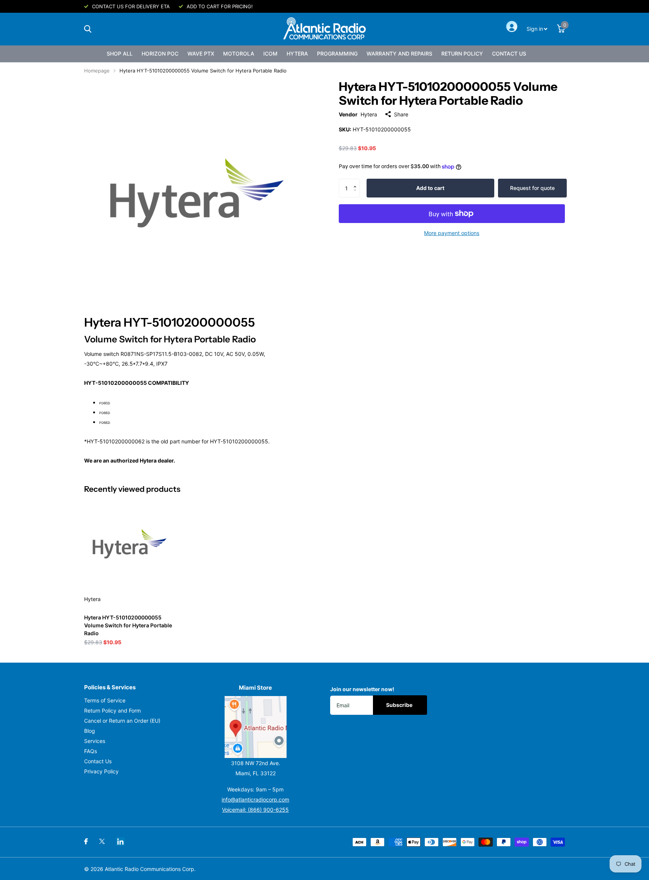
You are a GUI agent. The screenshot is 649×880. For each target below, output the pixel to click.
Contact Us (509, 53)
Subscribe (400, 705)
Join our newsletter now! (362, 689)
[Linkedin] (120, 841)
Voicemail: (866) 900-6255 (255, 809)
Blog (89, 731)
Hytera (297, 53)
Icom (270, 53)
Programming (337, 53)
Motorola (238, 53)
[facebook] (86, 841)
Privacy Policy (101, 771)
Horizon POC (160, 53)
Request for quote (532, 188)
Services (94, 741)
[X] (102, 841)
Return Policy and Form (112, 710)
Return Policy (462, 53)
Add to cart (430, 188)
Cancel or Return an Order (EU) (122, 720)
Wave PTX (200, 53)
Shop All (120, 53)
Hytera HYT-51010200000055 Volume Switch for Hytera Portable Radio (128, 625)
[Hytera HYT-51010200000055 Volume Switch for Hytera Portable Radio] (129, 543)
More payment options (451, 233)
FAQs (90, 751)
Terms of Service (104, 700)
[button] (357, 181)
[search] (87, 29)
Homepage (97, 71)
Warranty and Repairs (399, 53)
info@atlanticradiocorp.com (255, 799)
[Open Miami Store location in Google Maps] (255, 727)
